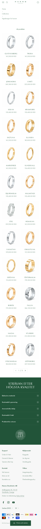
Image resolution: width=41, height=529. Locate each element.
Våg (11, 221)
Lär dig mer (26, 458)
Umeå (29, 82)
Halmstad (30, 193)
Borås (11, 305)
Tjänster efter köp (7, 462)
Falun (30, 305)
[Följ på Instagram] (8, 502)
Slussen (30, 137)
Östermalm (29, 277)
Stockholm (11, 361)
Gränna (11, 277)
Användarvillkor (27, 476)
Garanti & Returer (7, 458)
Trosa (30, 54)
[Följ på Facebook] (3, 502)
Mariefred (11, 165)
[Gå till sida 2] (25, 371)
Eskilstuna (30, 249)
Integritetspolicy (27, 472)
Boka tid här (20, 496)
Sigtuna (11, 137)
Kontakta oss (6, 479)
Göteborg (30, 361)
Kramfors (30, 109)
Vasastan (11, 249)
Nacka (11, 333)
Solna (11, 109)
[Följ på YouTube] (13, 502)
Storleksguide (26, 462)
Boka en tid (5, 476)
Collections (5, 14)
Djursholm (11, 193)
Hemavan (30, 221)
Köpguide (25, 455)
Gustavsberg (11, 54)
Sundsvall (30, 165)
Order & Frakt (6, 455)
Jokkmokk (11, 82)
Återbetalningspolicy (28, 479)
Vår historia (5, 472)
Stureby (30, 333)
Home (4, 9)
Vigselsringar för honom (9, 18)
